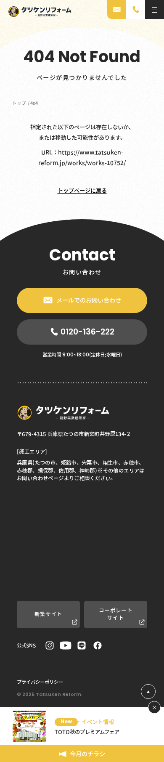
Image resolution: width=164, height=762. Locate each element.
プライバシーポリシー (40, 681)
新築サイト (48, 614)
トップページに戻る (82, 191)
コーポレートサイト (115, 614)
